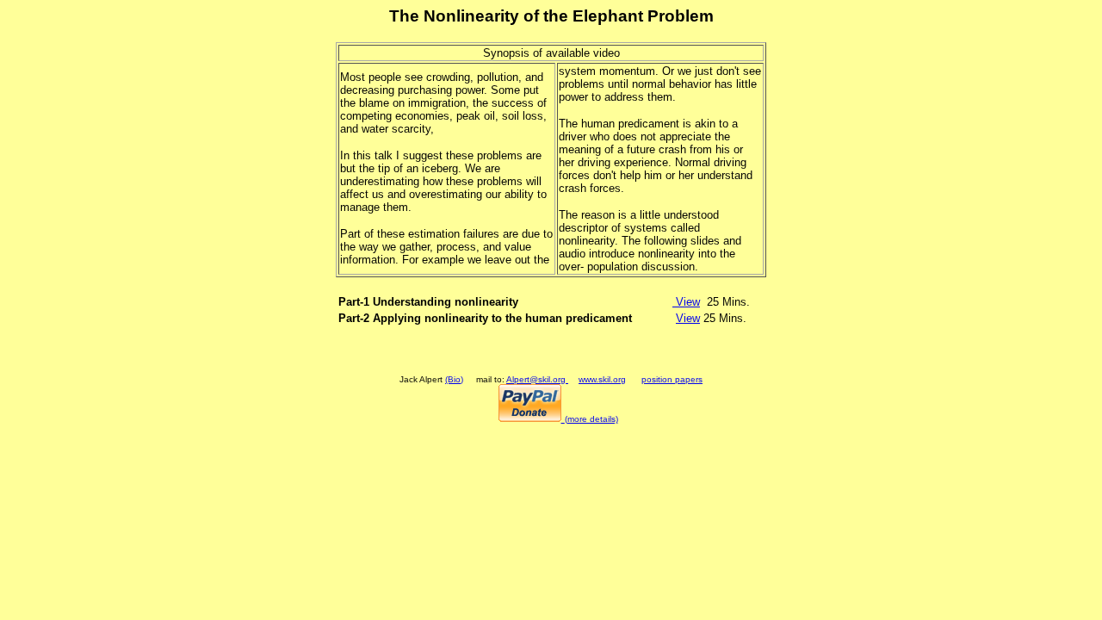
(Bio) (454, 379)
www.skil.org (602, 379)
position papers (672, 379)
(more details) (591, 419)
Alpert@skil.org (537, 379)
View (686, 301)
